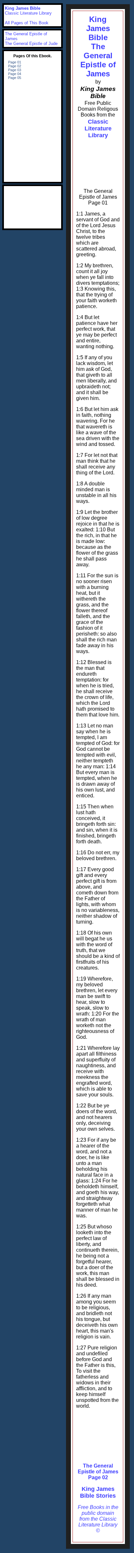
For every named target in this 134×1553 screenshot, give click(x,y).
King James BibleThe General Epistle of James (98, 46)
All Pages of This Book (26, 22)
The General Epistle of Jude (31, 43)
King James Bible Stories (98, 1492)
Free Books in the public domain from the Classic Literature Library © (98, 1518)
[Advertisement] (98, 159)
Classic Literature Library (98, 128)
